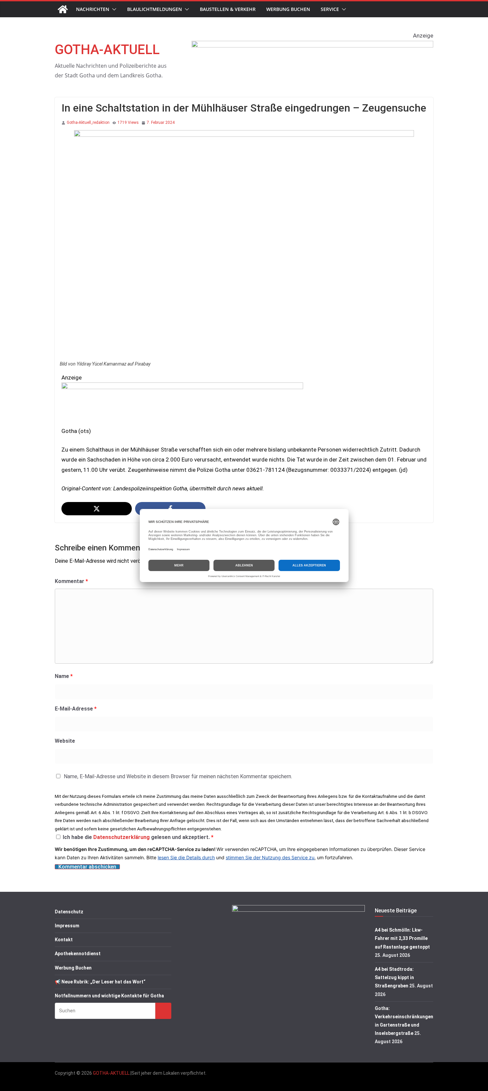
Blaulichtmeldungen (154, 9)
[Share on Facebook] (170, 508)
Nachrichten (92, 9)
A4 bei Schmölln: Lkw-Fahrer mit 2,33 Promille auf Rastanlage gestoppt (402, 938)
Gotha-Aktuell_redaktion (88, 122)
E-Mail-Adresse (76, 709)
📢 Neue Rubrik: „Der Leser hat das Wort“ (100, 981)
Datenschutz (69, 911)
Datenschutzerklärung (122, 837)
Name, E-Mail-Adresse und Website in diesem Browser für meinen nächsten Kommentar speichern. (178, 776)
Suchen (163, 1010)
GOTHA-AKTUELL (107, 49)
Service (330, 9)
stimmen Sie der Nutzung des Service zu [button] (270, 857)
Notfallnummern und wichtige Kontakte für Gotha (109, 995)
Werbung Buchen (288, 9)
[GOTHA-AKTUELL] (63, 9)
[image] (312, 45)
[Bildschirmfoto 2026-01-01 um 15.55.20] (182, 387)
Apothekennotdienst (78, 953)
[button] (113, 9)
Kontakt (64, 939)
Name (64, 676)
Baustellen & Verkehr (228, 9)
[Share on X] (96, 508)
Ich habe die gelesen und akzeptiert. (138, 837)
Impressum (67, 925)
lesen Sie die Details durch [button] (186, 857)
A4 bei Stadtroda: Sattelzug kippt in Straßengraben (394, 977)
